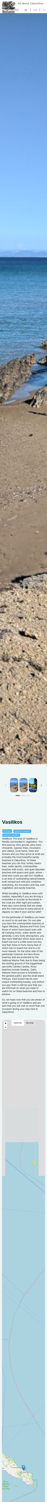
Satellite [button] (18, 1022)
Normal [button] (30, 1022)
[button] (23, 1467)
